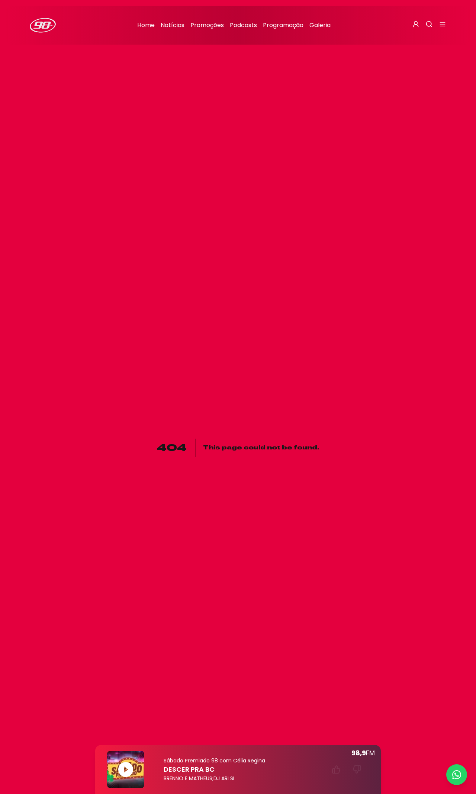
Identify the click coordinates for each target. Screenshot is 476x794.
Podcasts (243, 25)
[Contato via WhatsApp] (456, 774)
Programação (283, 25)
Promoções (207, 25)
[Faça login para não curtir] (357, 769)
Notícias (172, 25)
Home (146, 25)
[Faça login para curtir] (336, 769)
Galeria (320, 25)
